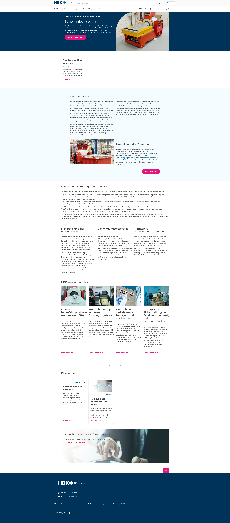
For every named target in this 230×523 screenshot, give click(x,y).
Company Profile (119, 504)
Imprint (78, 504)
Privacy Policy (99, 504)
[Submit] (71, 3)
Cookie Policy (88, 504)
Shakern (145, 155)
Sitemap (109, 504)
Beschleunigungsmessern (125, 158)
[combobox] (112, 3)
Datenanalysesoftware (131, 160)
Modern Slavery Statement (64, 504)
